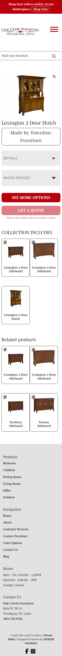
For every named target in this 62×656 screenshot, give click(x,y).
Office (7, 490)
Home (7, 515)
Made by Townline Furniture (31, 136)
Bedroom (9, 463)
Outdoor (9, 497)
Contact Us (10, 549)
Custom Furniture (15, 536)
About (7, 522)
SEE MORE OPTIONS (31, 197)
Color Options (12, 543)
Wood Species (16, 178)
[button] (54, 76)
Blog (6, 556)
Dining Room (12, 477)
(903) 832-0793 (12, 618)
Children (9, 470)
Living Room (11, 483)
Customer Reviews (15, 529)
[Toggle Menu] (54, 29)
